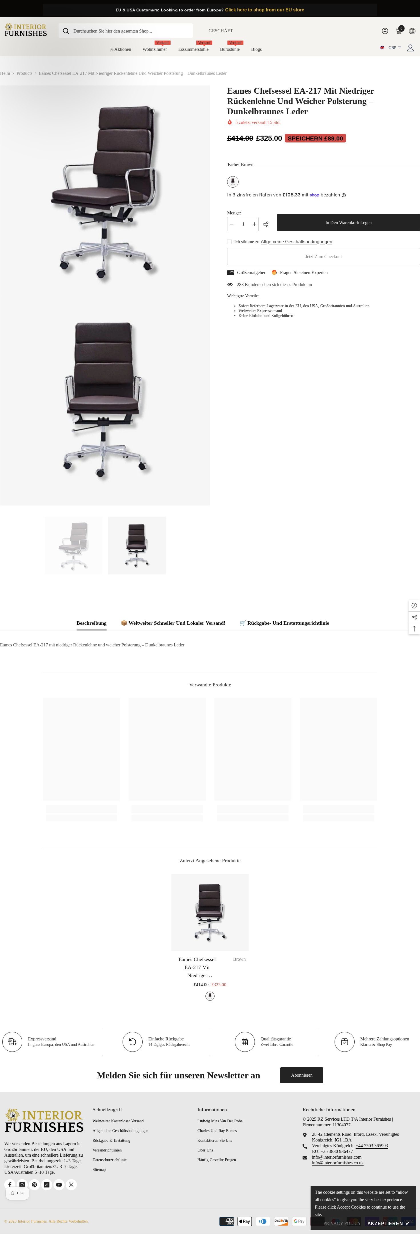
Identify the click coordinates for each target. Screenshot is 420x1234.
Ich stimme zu (246, 241)
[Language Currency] (412, 30)
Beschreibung (92, 623)
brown (210, 996)
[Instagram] (22, 1184)
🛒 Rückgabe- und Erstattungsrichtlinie (284, 623)
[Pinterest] (34, 1184)
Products (24, 73)
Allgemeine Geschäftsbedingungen (296, 241)
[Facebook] (9, 1184)
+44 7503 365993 (372, 1145)
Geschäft (221, 30)
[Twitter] (71, 1184)
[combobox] (131, 30)
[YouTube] (59, 1184)
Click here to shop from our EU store (264, 9)
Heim (5, 73)
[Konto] (410, 48)
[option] (73, 545)
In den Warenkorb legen (348, 222)
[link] (81, 809)
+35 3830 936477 (337, 1151)
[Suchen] (126, 30)
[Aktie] (268, 224)
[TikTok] (46, 1184)
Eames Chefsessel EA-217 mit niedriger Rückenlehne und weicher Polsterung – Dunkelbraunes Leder (210, 967)
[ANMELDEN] (385, 30)
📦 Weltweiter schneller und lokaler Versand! (173, 623)
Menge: (234, 212)
